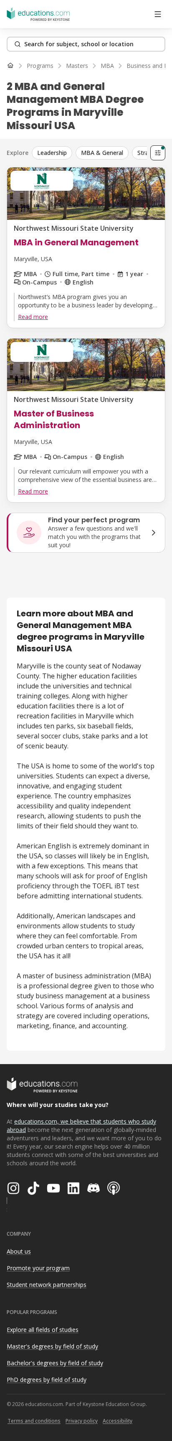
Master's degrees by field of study (52, 1346)
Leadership (52, 153)
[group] (99, 153)
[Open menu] (157, 14)
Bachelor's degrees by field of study (55, 1363)
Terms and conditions (34, 1420)
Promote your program (38, 1268)
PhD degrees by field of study (46, 1380)
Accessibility (117, 1420)
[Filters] (157, 152)
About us (19, 1251)
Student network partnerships (46, 1285)
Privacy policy (82, 1420)
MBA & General (102, 153)
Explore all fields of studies (42, 1330)
